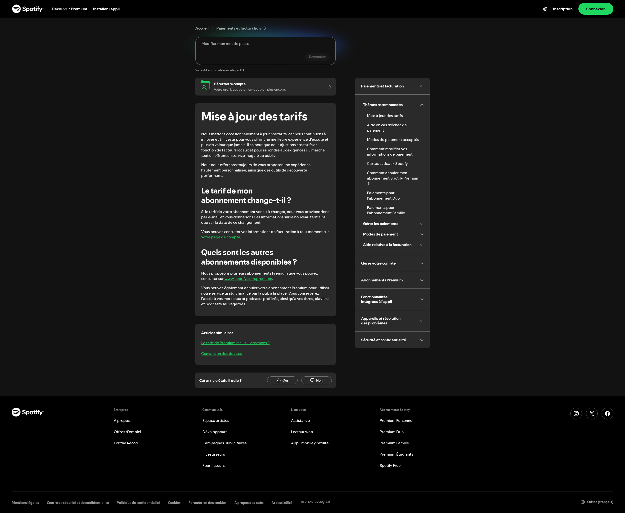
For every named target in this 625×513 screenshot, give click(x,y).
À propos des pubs (249, 502)
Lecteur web (302, 431)
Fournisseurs (213, 465)
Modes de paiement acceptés (393, 139)
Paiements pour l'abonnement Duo (383, 195)
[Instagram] (576, 413)
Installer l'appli (106, 8)
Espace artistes (215, 420)
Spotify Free (390, 465)
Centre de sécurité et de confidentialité (78, 502)
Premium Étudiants (396, 454)
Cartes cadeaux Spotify (387, 163)
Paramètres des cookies (207, 502)
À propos (122, 420)
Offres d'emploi (127, 431)
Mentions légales (25, 502)
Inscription (563, 8)
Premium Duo (392, 431)
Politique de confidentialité (138, 502)
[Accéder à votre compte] (328, 87)
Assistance (300, 420)
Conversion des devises (221, 353)
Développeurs (214, 431)
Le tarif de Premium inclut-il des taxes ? (235, 342)
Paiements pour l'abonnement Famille (386, 210)
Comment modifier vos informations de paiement (390, 151)
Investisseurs (213, 454)
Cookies (174, 502)
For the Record (126, 443)
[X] (592, 413)
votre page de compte (220, 237)
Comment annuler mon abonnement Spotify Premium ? (393, 178)
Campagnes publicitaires (224, 443)
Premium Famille (394, 443)
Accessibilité (281, 502)
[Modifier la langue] (545, 9)
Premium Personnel (396, 420)
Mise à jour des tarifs (385, 115)
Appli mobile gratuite (310, 443)
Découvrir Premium (69, 8)
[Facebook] (607, 413)
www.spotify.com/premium (248, 278)
